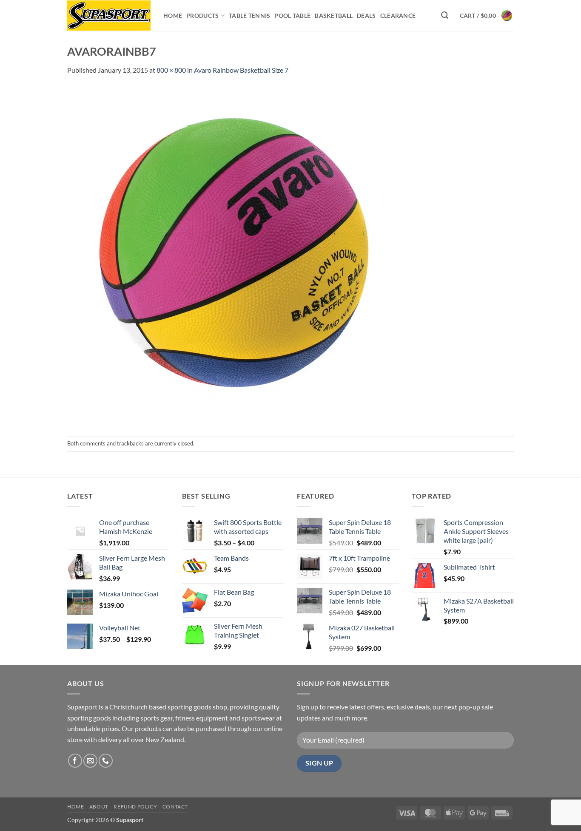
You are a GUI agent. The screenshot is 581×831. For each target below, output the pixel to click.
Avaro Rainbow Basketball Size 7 (241, 70)
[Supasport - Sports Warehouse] (109, 15)
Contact (175, 806)
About (98, 806)
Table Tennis (249, 15)
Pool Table (292, 15)
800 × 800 (171, 70)
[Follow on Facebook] (75, 761)
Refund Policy (135, 806)
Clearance (398, 15)
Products (202, 15)
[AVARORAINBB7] (237, 255)
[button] (487, 16)
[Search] (444, 15)
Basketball (334, 15)
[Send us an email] (90, 761)
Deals (366, 15)
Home (172, 15)
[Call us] (106, 761)
